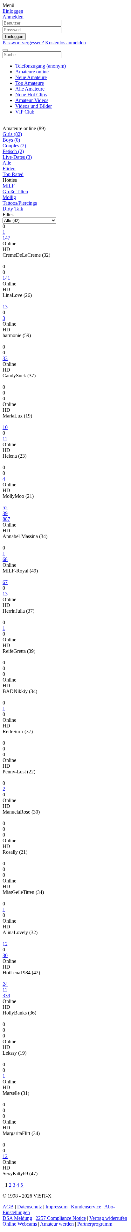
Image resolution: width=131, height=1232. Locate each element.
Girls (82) (12, 134)
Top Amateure (29, 83)
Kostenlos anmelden (65, 42)
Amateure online (32, 71)
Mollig (9, 197)
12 (5, 944)
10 (5, 427)
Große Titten (15, 191)
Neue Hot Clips (31, 94)
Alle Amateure (30, 89)
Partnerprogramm (94, 1224)
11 (5, 989)
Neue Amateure (31, 77)
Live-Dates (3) (17, 157)
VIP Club (24, 111)
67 (5, 582)
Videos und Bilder (33, 106)
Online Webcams (20, 1224)
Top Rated (13, 174)
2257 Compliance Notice (61, 1218)
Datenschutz (29, 1206)
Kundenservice (86, 1206)
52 (5, 507)
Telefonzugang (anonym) (40, 66)
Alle (7, 163)
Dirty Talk (13, 208)
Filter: (8, 214)
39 (5, 513)
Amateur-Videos (31, 100)
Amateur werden (57, 1224)
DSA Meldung (17, 1218)
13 (5, 306)
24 (5, 984)
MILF (9, 185)
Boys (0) (11, 140)
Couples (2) (14, 145)
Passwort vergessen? (23, 42)
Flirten (9, 168)
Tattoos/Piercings (20, 203)
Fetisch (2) (13, 151)
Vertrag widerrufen (108, 1218)
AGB (8, 1206)
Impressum (56, 1206)
